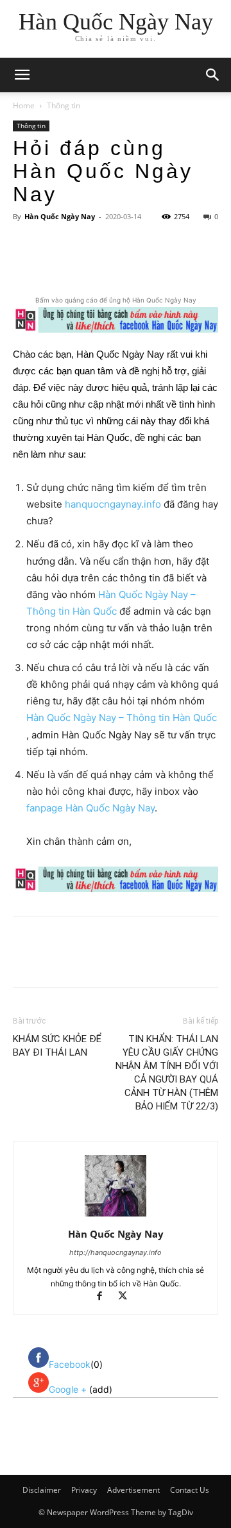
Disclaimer (41, 1489)
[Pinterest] (125, 263)
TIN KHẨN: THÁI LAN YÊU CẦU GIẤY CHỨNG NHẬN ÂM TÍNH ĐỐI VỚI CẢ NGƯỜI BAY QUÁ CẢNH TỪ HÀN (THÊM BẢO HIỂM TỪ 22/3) (167, 1072)
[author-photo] (115, 1216)
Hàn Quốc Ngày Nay (59, 216)
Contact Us (189, 1489)
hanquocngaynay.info (113, 504)
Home (24, 105)
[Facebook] (66, 263)
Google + (69, 1389)
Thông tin (63, 105)
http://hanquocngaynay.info (115, 1252)
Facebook (69, 1364)
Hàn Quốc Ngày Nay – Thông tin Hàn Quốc (121, 717)
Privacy (84, 1489)
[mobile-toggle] (21, 75)
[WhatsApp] (154, 263)
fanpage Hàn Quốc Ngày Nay (90, 808)
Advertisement (133, 1489)
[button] (213, 75)
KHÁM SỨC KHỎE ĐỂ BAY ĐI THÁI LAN (57, 1045)
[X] (95, 263)
